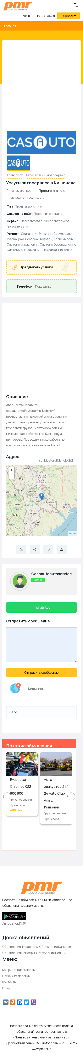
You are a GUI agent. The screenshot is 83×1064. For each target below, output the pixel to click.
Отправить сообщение (41, 672)
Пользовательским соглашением (41, 1037)
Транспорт (15, 175)
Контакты (9, 982)
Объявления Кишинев (55, 947)
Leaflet (72, 533)
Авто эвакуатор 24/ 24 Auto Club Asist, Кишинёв (56, 793)
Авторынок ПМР (14, 923)
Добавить (70, 16)
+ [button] (11, 470)
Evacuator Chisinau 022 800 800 (20, 786)
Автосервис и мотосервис (45, 175)
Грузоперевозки (21, 799)
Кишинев (35, 688)
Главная (10, 26)
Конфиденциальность (18, 970)
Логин (26, 16)
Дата (10, 191)
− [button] (11, 476)
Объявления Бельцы (51, 953)
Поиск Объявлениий (17, 976)
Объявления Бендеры (18, 953)
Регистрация (46, 16)
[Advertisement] (41, 87)
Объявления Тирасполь (20, 947)
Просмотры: (48, 191)
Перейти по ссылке (48, 214)
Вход (6, 988)
